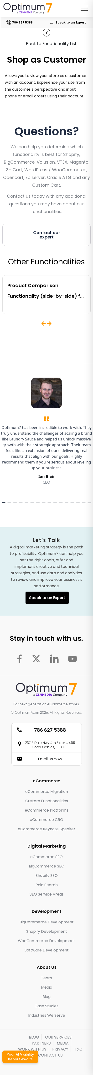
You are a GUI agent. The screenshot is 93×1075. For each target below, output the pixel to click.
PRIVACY (60, 1049)
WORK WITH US (32, 1049)
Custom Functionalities (46, 801)
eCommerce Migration (46, 791)
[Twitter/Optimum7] (36, 658)
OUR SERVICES (58, 1037)
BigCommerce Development (47, 922)
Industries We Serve (46, 1015)
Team (46, 978)
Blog (46, 996)
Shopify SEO (47, 875)
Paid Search (47, 885)
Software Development (47, 950)
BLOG (34, 1037)
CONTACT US (50, 1055)
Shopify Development (46, 931)
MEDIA (63, 1043)
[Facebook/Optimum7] (19, 658)
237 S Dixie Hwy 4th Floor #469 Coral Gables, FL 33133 (50, 744)
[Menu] (84, 8)
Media (46, 987)
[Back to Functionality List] (46, 32)
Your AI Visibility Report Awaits (20, 1057)
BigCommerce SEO (46, 866)
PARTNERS (41, 1043)
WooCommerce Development (46, 941)
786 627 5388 (22, 22)
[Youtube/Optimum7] (72, 658)
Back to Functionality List (51, 44)
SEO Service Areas (47, 894)
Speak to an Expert (70, 22)
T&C (78, 1049)
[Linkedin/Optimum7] (54, 658)
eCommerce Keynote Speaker (46, 829)
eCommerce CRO (46, 819)
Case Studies (46, 1006)
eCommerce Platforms (46, 810)
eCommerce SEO (46, 857)
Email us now (50, 759)
